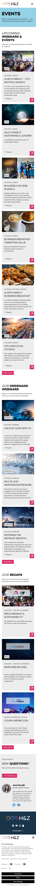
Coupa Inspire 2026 (16, 720)
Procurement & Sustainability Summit (14, 617)
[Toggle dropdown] (23, 831)
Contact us (11, 776)
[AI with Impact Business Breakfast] (18, 274)
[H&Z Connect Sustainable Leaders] (18, 114)
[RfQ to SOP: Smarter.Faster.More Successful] (18, 463)
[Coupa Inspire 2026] (18, 702)
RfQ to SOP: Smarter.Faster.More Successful (18, 484)
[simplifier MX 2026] (18, 649)
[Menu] (32, 3)
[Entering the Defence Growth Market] (18, 517)
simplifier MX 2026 (15, 667)
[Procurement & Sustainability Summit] (18, 596)
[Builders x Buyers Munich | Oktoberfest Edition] (18, 168)
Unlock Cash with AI (17, 428)
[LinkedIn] (13, 826)
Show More (8, 373)
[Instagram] (20, 826)
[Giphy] (23, 826)
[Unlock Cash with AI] (18, 410)
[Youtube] (16, 826)
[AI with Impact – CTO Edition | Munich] (18, 61)
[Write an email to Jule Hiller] (18, 805)
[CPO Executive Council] (18, 328)
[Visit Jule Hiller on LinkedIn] (14, 805)
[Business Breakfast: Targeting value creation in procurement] (18, 221)
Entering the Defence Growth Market (15, 538)
